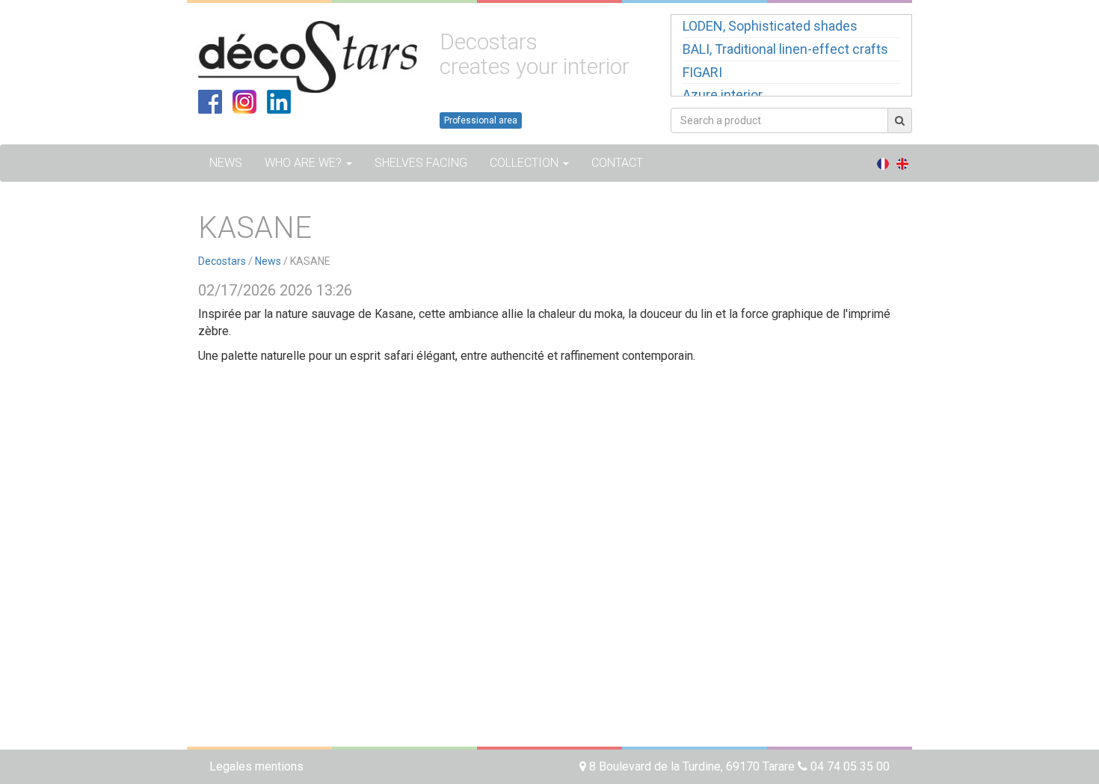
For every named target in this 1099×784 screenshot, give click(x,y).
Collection (525, 163)
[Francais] (883, 163)
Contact (617, 163)
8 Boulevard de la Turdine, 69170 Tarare (692, 766)
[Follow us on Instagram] (244, 101)
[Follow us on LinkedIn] (279, 101)
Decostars (222, 261)
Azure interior (723, 94)
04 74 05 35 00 (848, 766)
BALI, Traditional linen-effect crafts (785, 49)
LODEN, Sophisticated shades (770, 26)
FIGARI (702, 72)
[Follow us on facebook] (210, 101)
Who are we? (305, 163)
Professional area (480, 120)
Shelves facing (421, 163)
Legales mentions (256, 766)
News (225, 163)
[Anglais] (902, 163)
